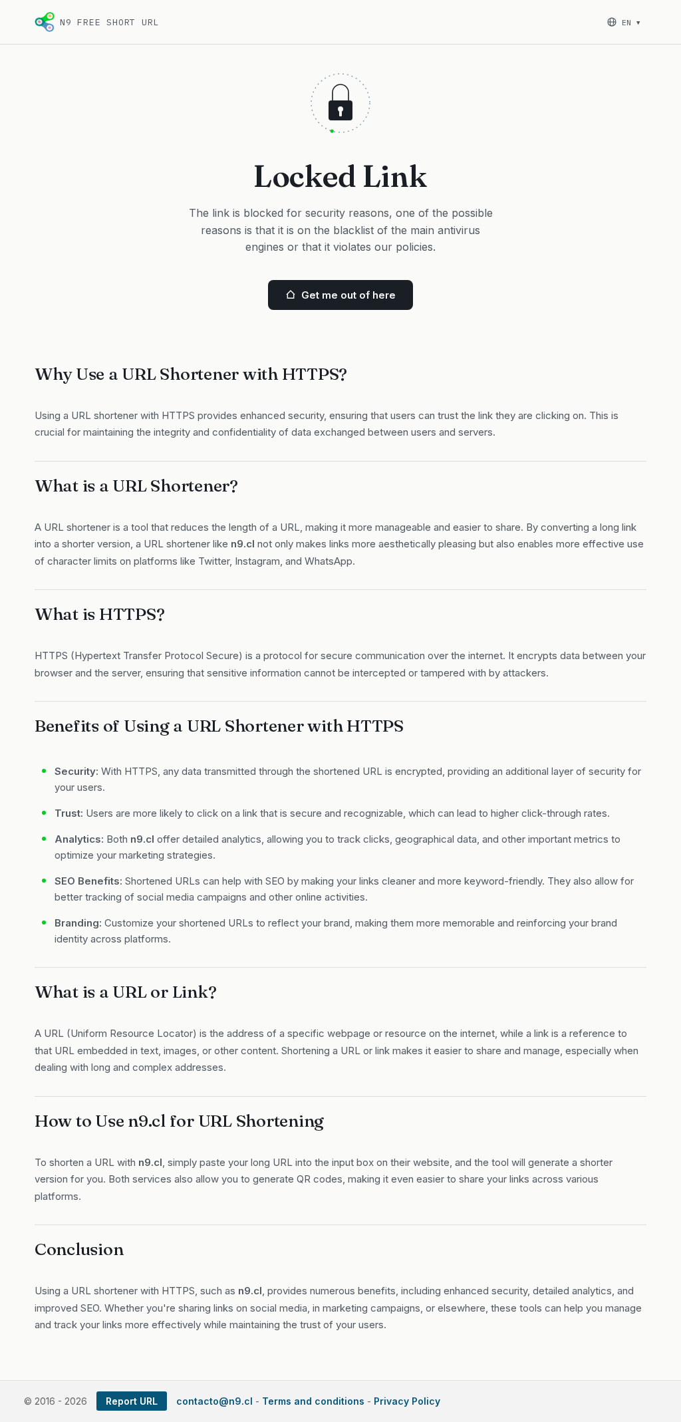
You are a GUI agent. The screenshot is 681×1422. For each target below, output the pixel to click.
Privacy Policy (407, 1401)
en (631, 22)
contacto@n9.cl (214, 1401)
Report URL (132, 1401)
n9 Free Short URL (109, 22)
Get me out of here (348, 295)
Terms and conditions (313, 1401)
